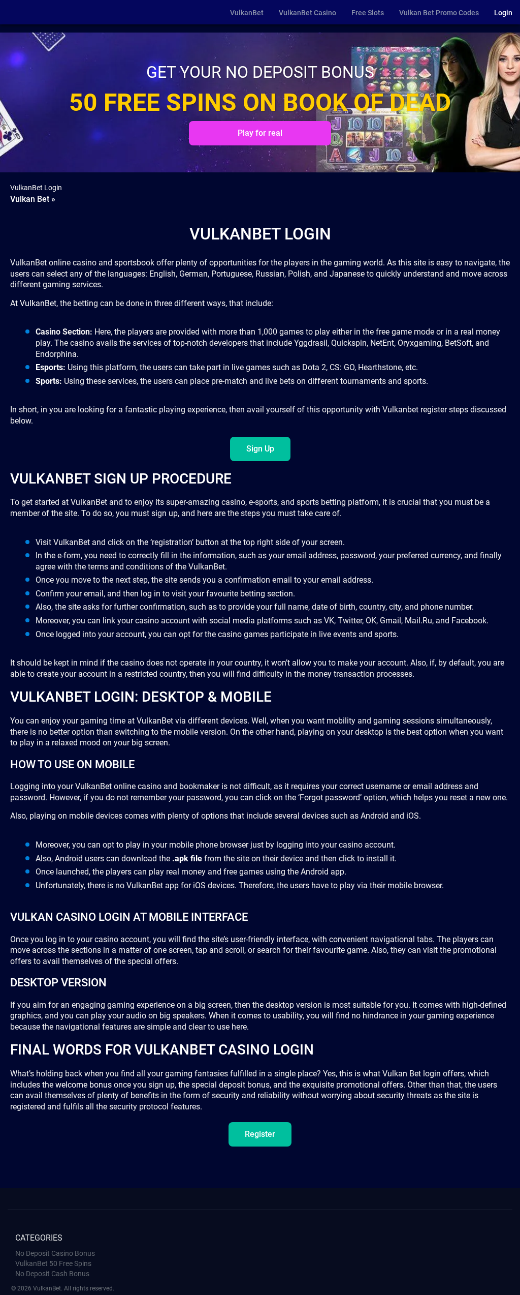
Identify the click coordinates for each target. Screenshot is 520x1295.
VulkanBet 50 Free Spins (53, 1263)
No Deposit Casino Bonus (55, 1253)
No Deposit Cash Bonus (52, 1274)
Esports (49, 367)
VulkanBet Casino (307, 13)
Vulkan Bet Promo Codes (439, 13)
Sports (47, 381)
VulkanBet (247, 13)
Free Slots (367, 13)
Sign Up (260, 449)
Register (260, 1134)
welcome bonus (83, 1085)
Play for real (260, 133)
